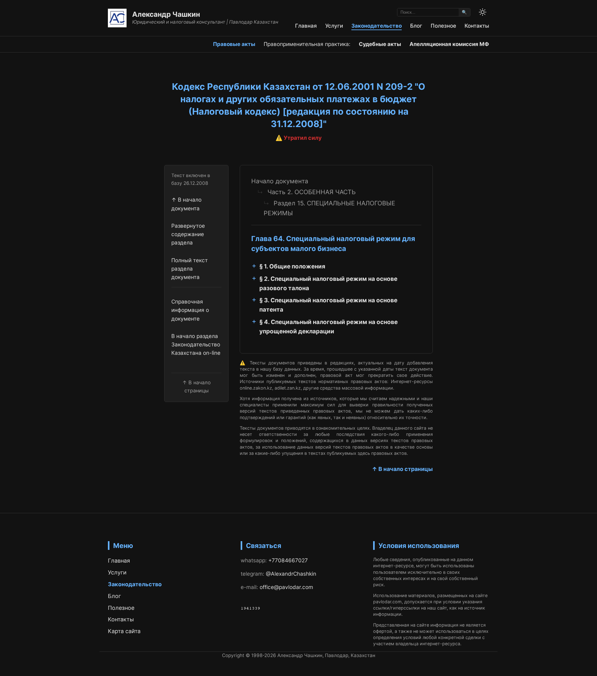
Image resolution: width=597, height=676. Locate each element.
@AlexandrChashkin (291, 573)
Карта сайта (124, 631)
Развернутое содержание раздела (188, 234)
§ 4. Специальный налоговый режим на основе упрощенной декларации (328, 326)
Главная (306, 25)
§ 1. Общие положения (292, 266)
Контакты (477, 25)
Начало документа (279, 181)
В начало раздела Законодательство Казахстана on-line (195, 344)
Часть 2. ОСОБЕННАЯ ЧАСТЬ (311, 192)
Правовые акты (234, 44)
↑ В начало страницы (402, 469)
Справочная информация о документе (190, 310)
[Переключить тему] (482, 12)
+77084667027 (288, 560)
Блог (416, 25)
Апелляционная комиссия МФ (449, 44)
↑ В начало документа (186, 203)
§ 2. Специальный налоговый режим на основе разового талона (328, 283)
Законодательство (376, 25)
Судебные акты (380, 44)
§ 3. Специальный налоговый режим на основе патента (328, 305)
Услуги (334, 25)
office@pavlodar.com (286, 587)
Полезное (443, 25)
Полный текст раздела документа (189, 268)
